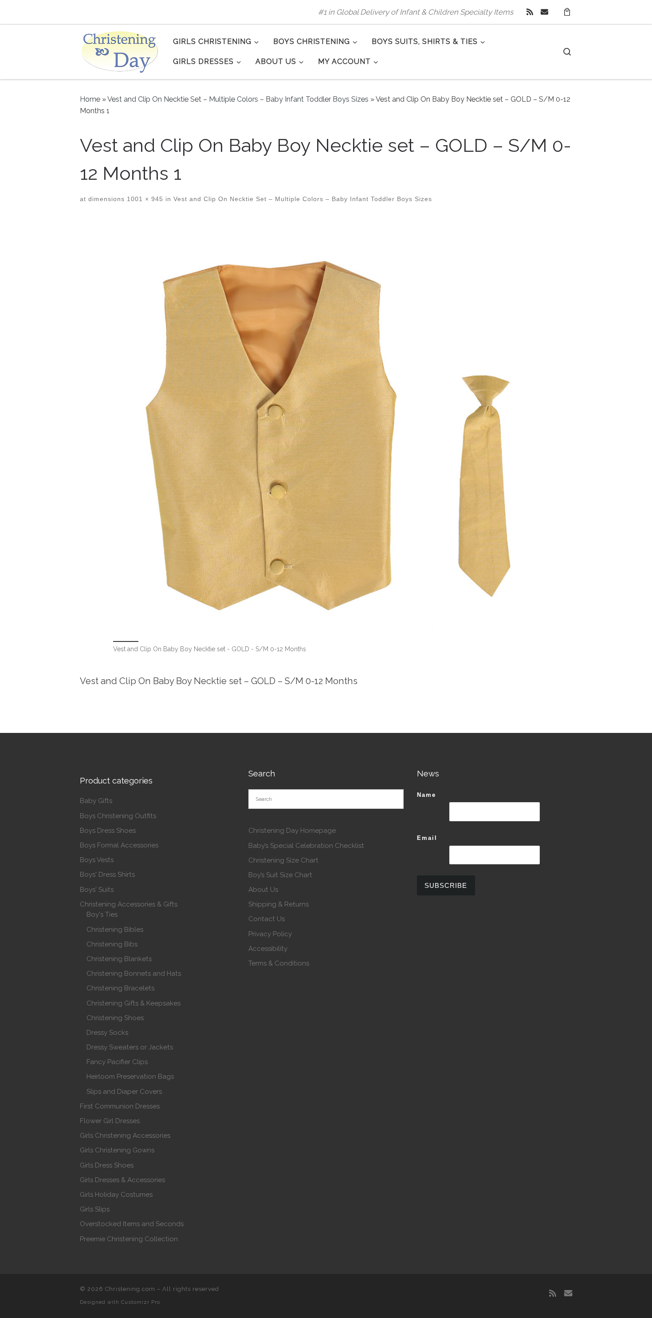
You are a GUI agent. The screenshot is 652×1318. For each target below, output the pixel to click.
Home (90, 99)
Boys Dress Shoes (108, 831)
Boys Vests (97, 860)
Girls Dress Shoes (107, 1165)
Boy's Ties (102, 914)
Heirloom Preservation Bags (130, 1077)
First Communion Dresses (120, 1106)
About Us (263, 890)
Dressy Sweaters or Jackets (129, 1047)
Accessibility (267, 949)
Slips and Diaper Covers (124, 1092)
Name (426, 795)
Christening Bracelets (120, 988)
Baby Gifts (96, 801)
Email (427, 838)
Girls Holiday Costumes (116, 1195)
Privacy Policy (270, 934)
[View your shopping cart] (567, 12)
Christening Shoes (115, 1018)
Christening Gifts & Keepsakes (133, 1003)
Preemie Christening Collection (129, 1239)
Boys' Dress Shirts (107, 875)
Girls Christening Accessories (125, 1136)
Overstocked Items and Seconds (132, 1224)
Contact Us (266, 919)
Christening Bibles (114, 930)
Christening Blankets (119, 959)
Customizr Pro (140, 1302)
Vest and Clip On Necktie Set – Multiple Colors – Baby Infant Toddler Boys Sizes (238, 99)
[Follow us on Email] (544, 12)
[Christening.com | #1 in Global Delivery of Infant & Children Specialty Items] (120, 50)
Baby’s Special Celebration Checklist (306, 846)
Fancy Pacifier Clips (117, 1062)
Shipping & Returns (278, 904)
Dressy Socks (107, 1033)
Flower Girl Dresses (110, 1121)
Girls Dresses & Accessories (122, 1180)
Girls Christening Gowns (117, 1150)
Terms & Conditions (278, 963)
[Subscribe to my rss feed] (529, 12)
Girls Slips (95, 1209)
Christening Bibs (111, 944)
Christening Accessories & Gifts (128, 904)
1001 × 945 (144, 198)
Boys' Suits (97, 890)
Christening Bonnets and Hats (133, 974)
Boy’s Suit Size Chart (280, 875)
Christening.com (130, 1289)
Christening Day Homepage (292, 831)
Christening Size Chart (283, 860)
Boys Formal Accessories (119, 845)
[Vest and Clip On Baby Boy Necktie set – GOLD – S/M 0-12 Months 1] (326, 429)
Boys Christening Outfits (118, 816)
